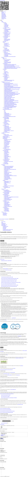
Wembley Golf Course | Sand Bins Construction (9, 97)
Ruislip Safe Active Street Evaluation (8, 90)
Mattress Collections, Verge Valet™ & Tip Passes (9, 66)
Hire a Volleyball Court (6, 143)
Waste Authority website (20, 404)
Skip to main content (2, 0)
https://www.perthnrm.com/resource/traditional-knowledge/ (6, 412)
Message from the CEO (6, 44)
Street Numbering (6, 179)
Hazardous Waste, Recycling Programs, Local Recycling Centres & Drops (12, 67)
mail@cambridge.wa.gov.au (5, 456)
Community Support (6, 120)
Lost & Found (5, 71)
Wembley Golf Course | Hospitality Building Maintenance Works (11, 102)
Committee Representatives (7, 29)
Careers (4, 42)
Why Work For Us (6, 45)
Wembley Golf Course (5, 462)
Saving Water (5, 79)
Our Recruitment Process (7, 46)
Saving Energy (6, 78)
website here (21, 365)
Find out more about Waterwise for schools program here (6, 369)
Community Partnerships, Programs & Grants (8, 229)
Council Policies (6, 37)
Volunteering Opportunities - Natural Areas (9, 130)
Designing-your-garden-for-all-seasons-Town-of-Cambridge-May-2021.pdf (10, 282)
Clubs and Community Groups (7, 127)
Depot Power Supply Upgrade (7, 98)
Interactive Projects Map (7, 146)
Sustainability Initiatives (5, 226)
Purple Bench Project (6, 147)
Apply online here (2, 424)
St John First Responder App (7, 115)
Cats (4, 70)
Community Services (5, 122)
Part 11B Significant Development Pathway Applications (10, 175)
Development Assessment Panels (7, 172)
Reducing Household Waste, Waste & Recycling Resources (10, 68)
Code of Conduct (6, 40)
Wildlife (5, 112)
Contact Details (4, 212)
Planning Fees (5, 171)
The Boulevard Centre (6, 208)
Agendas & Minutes (6, 31)
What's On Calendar (6, 134)
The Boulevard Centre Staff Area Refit (8, 101)
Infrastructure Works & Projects (6, 82)
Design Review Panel (6, 173)
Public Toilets (5, 162)
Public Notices (4, 41)
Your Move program (12, 372)
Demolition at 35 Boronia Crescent (8, 96)
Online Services (4, 214)
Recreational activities (6, 113)
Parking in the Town (6, 160)
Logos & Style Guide (6, 49)
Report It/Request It (5, 213)
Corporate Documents (5, 36)
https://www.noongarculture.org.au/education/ (5, 408)
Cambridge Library (6, 158)
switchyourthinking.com (13, 389)
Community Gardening (6, 128)
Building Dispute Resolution (7, 182)
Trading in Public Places (7, 195)
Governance (4, 51)
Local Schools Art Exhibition (7, 149)
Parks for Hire (5, 153)
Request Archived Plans (7, 176)
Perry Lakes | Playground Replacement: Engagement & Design (11, 85)
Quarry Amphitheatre (6, 154)
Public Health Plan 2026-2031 (6, 132)
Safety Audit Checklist (5, 396)
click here (14, 368)
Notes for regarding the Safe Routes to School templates (9, 397)
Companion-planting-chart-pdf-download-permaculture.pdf (9, 279)
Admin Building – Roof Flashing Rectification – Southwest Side (11, 100)
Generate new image (3, 434)
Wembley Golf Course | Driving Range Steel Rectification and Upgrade (12, 93)
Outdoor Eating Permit (6, 198)
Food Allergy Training (6, 205)
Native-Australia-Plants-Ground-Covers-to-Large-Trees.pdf (9, 286)
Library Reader (3, 444)
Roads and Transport (5, 186)
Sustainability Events (5, 137)
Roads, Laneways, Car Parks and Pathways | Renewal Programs (11, 94)
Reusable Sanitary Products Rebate (7, 230)
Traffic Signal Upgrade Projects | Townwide (9, 105)
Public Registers (6, 52)
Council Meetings (6, 30)
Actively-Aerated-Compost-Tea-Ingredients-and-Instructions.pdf (9, 278)
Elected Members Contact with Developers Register (10, 56)
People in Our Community (6, 117)
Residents (3, 57)
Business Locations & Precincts (7, 191)
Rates (2, 222)
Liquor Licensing (6, 203)
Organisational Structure (7, 34)
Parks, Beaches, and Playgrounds (8, 139)
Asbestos (5, 183)
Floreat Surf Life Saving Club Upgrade (8, 83)
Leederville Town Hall (6, 152)
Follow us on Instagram (5, 472)
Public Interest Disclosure (7, 53)
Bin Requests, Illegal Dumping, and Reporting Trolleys (10, 64)
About (2, 21)
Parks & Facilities (5, 138)
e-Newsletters (5, 48)
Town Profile (4, 22)
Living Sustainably (5, 76)
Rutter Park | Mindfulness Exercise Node (8, 86)
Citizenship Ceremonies (6, 124)
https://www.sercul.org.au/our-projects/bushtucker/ (5, 409)
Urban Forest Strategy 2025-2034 (8, 91)
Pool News (3, 445)
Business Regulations (5, 194)
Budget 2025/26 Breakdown (7, 59)
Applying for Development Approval (8, 167)
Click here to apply (2, 259)
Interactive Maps (6, 26)
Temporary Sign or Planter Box (7, 197)
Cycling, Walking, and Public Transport (8, 161)
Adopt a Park (5, 131)
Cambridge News (3, 443)
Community (3, 81)
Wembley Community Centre (7, 156)
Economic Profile (6, 25)
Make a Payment (3, 221)
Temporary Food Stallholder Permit (8, 199)
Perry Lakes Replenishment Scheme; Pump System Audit (10, 104)
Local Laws (5, 38)
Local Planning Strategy (7, 190)
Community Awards (6, 126)
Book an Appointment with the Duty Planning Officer (10, 169)
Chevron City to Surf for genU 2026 (8, 135)
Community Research (6, 108)
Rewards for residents (5, 268)
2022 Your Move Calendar (6, 373)
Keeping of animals (6, 72)
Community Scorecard (6, 27)
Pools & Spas (5, 184)
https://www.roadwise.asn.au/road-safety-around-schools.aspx (7, 393)
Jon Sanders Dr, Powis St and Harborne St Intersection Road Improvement (12, 87)
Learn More (2, 347)
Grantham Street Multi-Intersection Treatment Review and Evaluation (11, 89)
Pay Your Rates (6, 61)
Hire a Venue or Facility (5, 150)
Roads (5, 188)
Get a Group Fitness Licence (7, 141)
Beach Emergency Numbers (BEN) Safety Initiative (10, 116)
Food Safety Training (6, 201)
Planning (4, 165)
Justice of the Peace (6, 123)
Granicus (10, 476)
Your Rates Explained (6, 60)
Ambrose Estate (6, 157)
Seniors (5, 119)
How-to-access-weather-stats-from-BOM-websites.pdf (8, 283)
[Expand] (7, 76)
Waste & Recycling (5, 63)
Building (4, 180)
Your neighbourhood (6, 75)
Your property (5, 74)
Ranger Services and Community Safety (7, 109)
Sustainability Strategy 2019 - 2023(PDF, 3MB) (6, 260)
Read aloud (2, 435)
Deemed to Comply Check (7, 168)
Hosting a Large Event (6, 142)
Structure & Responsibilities (7, 33)
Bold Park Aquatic (5, 464)
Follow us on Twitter (4, 471)
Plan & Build (3, 164)
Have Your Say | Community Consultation (7, 107)
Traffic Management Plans (7, 187)
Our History (5, 23)
